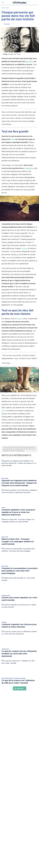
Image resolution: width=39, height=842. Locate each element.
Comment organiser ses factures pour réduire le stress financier (19, 625)
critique (24, 248)
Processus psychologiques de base (13, 678)
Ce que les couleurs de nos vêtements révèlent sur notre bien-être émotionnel (19, 653)
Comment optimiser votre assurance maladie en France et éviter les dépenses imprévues (18, 512)
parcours (29, 61)
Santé (4, 507)
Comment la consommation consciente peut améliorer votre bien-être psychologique (19, 570)
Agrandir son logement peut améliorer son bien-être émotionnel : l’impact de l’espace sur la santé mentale (19, 483)
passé (4, 411)
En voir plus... (19, 688)
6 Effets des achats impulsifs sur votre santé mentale (19, 598)
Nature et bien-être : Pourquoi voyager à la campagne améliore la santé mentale (18, 541)
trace (12, 139)
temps (19, 319)
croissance (28, 168)
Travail (4, 622)
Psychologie (5, 7)
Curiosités (5, 649)
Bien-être (5, 478)
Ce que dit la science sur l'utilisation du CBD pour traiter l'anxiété (18, 681)
